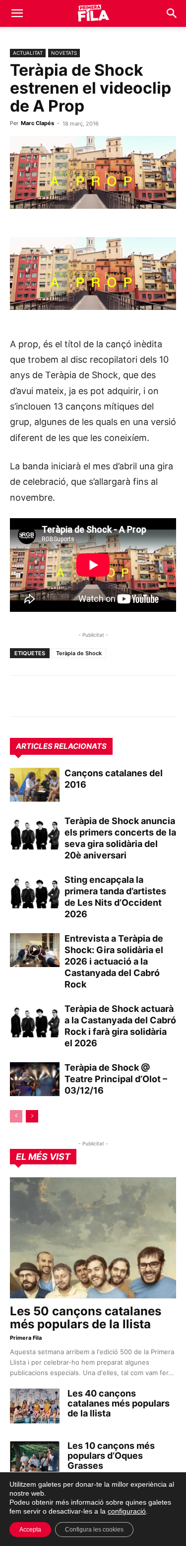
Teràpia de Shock (79, 653)
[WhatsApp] (20, 696)
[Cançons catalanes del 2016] (35, 785)
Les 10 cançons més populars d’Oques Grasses (111, 1455)
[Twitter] (65, 696)
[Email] (111, 696)
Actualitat (28, 53)
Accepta (30, 1529)
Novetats (64, 53)
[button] (17, 13)
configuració (127, 1511)
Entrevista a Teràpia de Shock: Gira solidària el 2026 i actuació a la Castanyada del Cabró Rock (113, 961)
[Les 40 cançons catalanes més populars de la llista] (35, 1406)
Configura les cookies (94, 1529)
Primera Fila (26, 1337)
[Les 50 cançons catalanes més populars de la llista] (93, 1237)
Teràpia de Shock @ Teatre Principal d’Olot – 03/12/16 (115, 1079)
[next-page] (32, 1116)
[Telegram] (43, 696)
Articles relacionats (61, 746)
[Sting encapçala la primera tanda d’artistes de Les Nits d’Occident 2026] (35, 891)
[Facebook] (88, 696)
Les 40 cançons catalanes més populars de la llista (118, 1403)
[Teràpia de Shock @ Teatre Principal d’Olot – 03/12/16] (35, 1079)
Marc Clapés (37, 123)
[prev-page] (16, 1116)
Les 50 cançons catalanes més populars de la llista (85, 1317)
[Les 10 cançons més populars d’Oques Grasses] (35, 1458)
